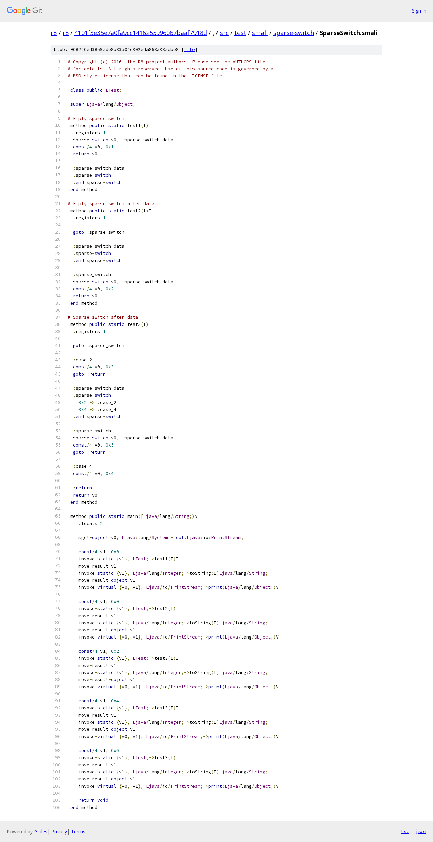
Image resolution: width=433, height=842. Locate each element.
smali (260, 33)
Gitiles (40, 831)
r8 (54, 33)
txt (405, 831)
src (224, 33)
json (420, 831)
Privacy (59, 831)
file (189, 49)
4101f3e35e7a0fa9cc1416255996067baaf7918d (140, 33)
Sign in (419, 10)
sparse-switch (293, 33)
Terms (78, 831)
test (240, 33)
